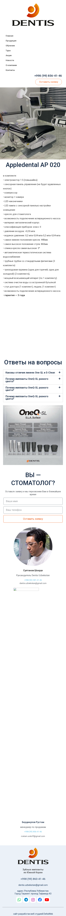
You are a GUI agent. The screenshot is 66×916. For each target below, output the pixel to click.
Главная (9, 36)
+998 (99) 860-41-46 (33, 878)
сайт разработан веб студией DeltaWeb (33, 914)
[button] (48, 82)
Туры (8, 50)
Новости (10, 60)
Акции (9, 55)
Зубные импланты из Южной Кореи (33, 871)
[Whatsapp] (19, 900)
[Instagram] (33, 900)
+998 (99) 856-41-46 (48, 75)
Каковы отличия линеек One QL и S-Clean (30, 372)
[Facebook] (40, 900)
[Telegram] (26, 900)
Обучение (10, 45)
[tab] (33, 373)
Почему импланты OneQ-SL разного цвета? (27, 380)
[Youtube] (47, 900)
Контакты (10, 70)
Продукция (11, 41)
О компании (11, 65)
